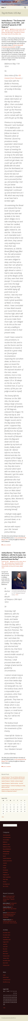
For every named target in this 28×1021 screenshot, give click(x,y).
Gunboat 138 (4, 32)
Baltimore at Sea (14, 29)
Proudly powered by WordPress (8, 1018)
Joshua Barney (17, 32)
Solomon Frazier (19, 564)
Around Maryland (6, 837)
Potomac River (12, 564)
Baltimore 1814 (6, 844)
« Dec (2, 817)
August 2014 (5, 942)
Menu (2, 7)
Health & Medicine (7, 858)
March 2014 (5, 953)
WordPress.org (6, 982)
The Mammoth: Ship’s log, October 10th (10, 908)
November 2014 (6, 935)
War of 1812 (5, 886)
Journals (5, 863)
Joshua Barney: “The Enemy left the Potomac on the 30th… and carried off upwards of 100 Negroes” (13, 24)
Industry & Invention (7, 860)
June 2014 (5, 946)
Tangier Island (7, 34)
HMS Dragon (10, 32)
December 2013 (6, 960)
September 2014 (6, 939)
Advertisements (6, 835)
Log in (4, 975)
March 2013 (5, 963)
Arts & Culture (6, 839)
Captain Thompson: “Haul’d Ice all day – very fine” (12, 783)
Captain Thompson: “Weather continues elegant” (12, 781)
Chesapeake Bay (10, 563)
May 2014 (5, 949)
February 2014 (6, 956)
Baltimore (5, 842)
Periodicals (5, 870)
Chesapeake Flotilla (13, 31)
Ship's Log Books (7, 877)
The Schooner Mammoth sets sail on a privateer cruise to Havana (10, 921)
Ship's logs (5, 879)
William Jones (18, 34)
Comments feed (6, 979)
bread (7, 31)
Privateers (5, 872)
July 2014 (5, 944)
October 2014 (6, 937)
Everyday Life (6, 853)
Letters (20, 29)
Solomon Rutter (4, 566)
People (4, 867)
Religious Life (6, 874)
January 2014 (6, 958)
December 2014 (6, 932)
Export (4, 856)
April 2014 (5, 951)
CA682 (16, 594)
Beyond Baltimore (7, 849)
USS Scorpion (16, 566)
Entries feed (6, 977)
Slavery (4, 881)
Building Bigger (6, 851)
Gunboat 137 (21, 31)
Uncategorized (6, 884)
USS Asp (13, 34)
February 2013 (6, 965)
